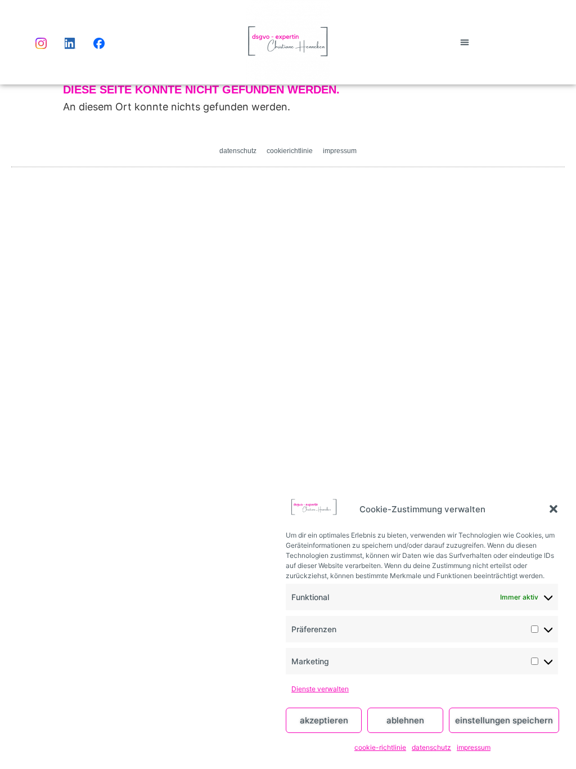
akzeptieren (324, 720)
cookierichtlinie (290, 151)
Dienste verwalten (320, 689)
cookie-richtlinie (380, 747)
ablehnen (405, 720)
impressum (473, 747)
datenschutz (431, 747)
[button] (553, 509)
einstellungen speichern (504, 720)
